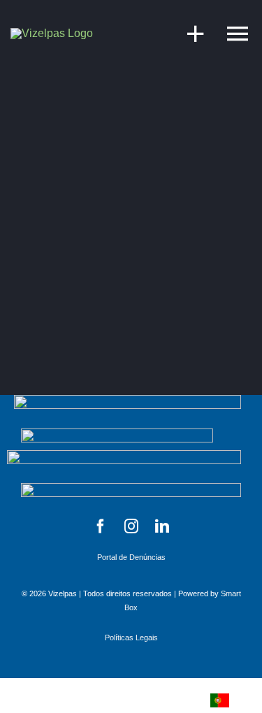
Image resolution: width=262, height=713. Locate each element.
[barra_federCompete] (127, 400)
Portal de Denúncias (131, 557)
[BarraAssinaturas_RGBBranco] (117, 434)
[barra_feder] (124, 455)
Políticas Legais (131, 637)
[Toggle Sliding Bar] (189, 33)
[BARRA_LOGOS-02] (131, 488)
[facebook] (100, 526)
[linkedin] (162, 526)
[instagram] (131, 526)
